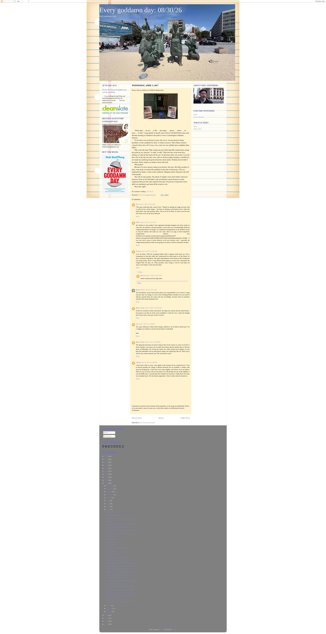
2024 (106, 462)
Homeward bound (111, 536)
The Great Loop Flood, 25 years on (117, 578)
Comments (108, 436)
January (109, 611)
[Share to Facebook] (166, 195)
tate (137, 324)
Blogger (174, 629)
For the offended (198, 117)
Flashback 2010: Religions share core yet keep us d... (122, 569)
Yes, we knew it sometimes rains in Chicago (119, 590)
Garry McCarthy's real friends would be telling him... (122, 581)
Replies (140, 272)
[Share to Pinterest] (168, 195)
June (108, 504)
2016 (106, 615)
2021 (106, 471)
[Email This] (161, 195)
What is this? (197, 129)
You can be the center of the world (116, 548)
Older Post (185, 418)
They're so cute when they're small (116, 584)
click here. (149, 191)
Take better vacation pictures (115, 560)
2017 (106, 483)
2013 (106, 624)
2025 (106, 459)
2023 (106, 465)
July (108, 501)
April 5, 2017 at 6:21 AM (148, 222)
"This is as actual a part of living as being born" (121, 518)
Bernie (138, 290)
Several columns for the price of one (117, 533)
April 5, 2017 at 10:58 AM (153, 308)
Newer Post (137, 418)
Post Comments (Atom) (147, 422)
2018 (106, 480)
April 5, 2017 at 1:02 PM (146, 324)
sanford (138, 362)
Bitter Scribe (140, 308)
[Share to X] (164, 195)
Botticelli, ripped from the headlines (117, 557)
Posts (106, 432)
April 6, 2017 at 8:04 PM (149, 362)
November (110, 489)
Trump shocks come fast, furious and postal (119, 602)
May (108, 507)
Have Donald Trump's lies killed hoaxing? (119, 596)
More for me (110, 521)
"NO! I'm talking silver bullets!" (116, 599)
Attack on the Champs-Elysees (115, 539)
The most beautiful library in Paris (116, 527)
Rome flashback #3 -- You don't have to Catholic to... (122, 566)
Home (161, 418)
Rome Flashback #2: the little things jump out (120, 572)
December (110, 486)
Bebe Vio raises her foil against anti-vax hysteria (121, 530)
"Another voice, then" (113, 515)
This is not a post (111, 551)
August (109, 498)
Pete (137, 204)
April (108, 509)
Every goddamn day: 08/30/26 (140, 10)
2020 (106, 474)
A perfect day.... (111, 545)
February (109, 608)
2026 (106, 456)
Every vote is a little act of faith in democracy (120, 587)
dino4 (162, 629)
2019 (106, 477)
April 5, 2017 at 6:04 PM (152, 342)
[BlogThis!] (163, 195)
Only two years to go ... (113, 554)
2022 (106, 468)
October (109, 492)
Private (138, 251)
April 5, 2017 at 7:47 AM (154, 275)
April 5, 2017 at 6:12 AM (147, 204)
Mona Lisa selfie (111, 512)
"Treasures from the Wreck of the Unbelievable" (121, 524)
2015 (106, 618)
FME (137, 222)
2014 (106, 621)
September (110, 495)
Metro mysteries (111, 542)
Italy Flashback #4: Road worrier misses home (120, 563)
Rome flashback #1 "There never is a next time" (121, 575)
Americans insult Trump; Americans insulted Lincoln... (123, 593)
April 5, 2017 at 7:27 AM (149, 290)
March (109, 605)
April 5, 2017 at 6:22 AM (149, 251)
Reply (138, 216)
